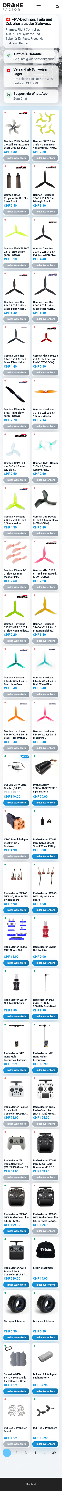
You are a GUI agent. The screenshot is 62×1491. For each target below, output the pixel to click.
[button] (39, 7)
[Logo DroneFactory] (12, 7)
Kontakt (31, 1484)
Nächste (7, 1462)
